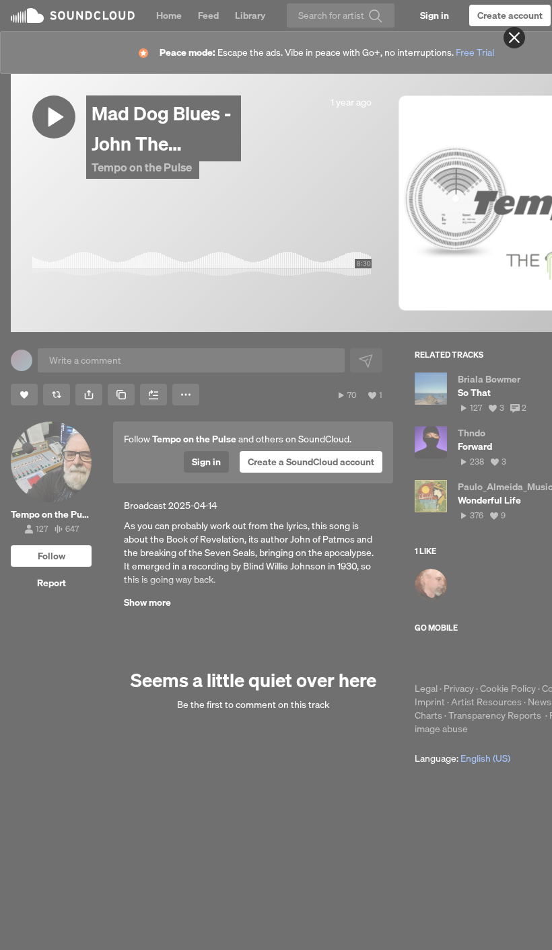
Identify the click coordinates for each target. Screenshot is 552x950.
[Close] (514, 37)
